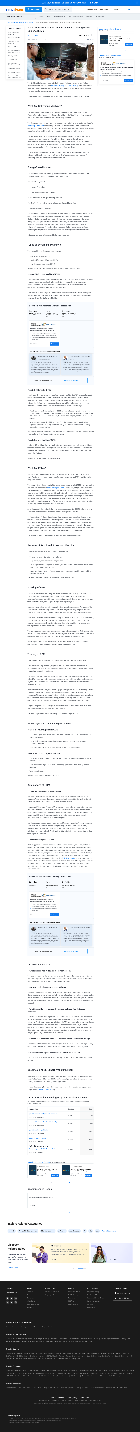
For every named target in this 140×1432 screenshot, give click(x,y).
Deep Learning (73, 86)
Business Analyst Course (36, 1341)
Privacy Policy (72, 1398)
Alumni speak (31, 1301)
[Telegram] (11, 1302)
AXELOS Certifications (13, 1376)
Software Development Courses (67, 1373)
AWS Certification (79, 1353)
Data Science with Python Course (60, 1353)
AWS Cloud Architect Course (84, 1341)
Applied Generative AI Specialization (38, 1130)
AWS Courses (75, 1376)
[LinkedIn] (7, 1302)
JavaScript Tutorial (24, 1388)
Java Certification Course (46, 1358)
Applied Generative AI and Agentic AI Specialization (43, 1114)
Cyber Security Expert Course (16, 1341)
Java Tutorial (37, 1388)
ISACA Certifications (30, 1376)
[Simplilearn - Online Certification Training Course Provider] (14, 9)
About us (30, 1292)
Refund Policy (85, 1398)
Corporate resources (93, 1301)
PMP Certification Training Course (17, 1353)
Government (91, 1307)
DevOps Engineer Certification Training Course (116, 1339)
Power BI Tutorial (112, 1388)
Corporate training (93, 1292)
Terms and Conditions (57, 1398)
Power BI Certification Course (26, 1358)
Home (8, 22)
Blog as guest (49, 1295)
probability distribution (35, 126)
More (116, 9)
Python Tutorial (11, 1388)
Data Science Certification (58, 1339)
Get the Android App (123, 1293)
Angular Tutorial (49, 1388)
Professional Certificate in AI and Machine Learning (43, 1122)
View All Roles (12, 1267)
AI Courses (103, 1376)
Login (129, 9)
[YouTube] (15, 1298)
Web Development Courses (89, 1373)
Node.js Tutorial (62, 1388)
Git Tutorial (85, 1388)
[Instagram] (15, 1302)
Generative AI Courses (54, 1370)
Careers (29, 1295)
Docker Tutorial (74, 1388)
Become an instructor (52, 1292)
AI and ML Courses (44, 1090)
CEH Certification (93, 1353)
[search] (45, 9)
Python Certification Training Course (69, 1358)
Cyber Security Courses (117, 1370)
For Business (92, 9)
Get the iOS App (124, 1298)
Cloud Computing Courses (36, 1370)
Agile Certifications (70, 1370)
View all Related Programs (71, 380)
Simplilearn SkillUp (74, 1292)
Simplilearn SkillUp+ (93, 1295)
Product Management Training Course (18, 1327)
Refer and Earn (12, 1293)
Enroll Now (55, 1175)
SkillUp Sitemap (73, 1295)
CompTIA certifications (60, 1376)
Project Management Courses (16, 1370)
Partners (90, 1304)
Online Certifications (85, 1370)
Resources (104, 9)
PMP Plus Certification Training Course (19, 1339)
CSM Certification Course (39, 1353)
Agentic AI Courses (100, 1370)
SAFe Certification (38, 1356)
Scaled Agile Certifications (108, 1373)
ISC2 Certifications (125, 1373)
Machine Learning (57, 86)
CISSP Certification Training (55, 1356)
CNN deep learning (69, 858)
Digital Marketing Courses (117, 1376)
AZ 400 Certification (22, 1356)
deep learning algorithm (55, 488)
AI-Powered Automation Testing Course (59, 1341)
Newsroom (30, 1298)
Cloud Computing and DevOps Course (45, 1327)
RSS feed (71, 1301)
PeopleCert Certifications (25, 1373)
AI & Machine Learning (26, 22)
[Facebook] (7, 1298)
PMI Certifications (45, 1376)
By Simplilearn (33, 35)
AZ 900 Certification (107, 1353)
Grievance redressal (33, 1304)
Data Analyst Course (40, 1339)
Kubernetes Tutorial (97, 1388)
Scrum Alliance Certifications (45, 1373)
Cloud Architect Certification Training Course (83, 1339)
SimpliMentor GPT (74, 1304)
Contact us (30, 1307)
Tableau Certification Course (75, 1356)
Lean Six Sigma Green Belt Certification (100, 1356)
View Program (54, 344)
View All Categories (109, 1231)
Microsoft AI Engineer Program (37, 1138)
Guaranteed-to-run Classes (95, 1298)
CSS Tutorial (124, 1388)
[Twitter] (11, 1298)
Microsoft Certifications (89, 1376)
